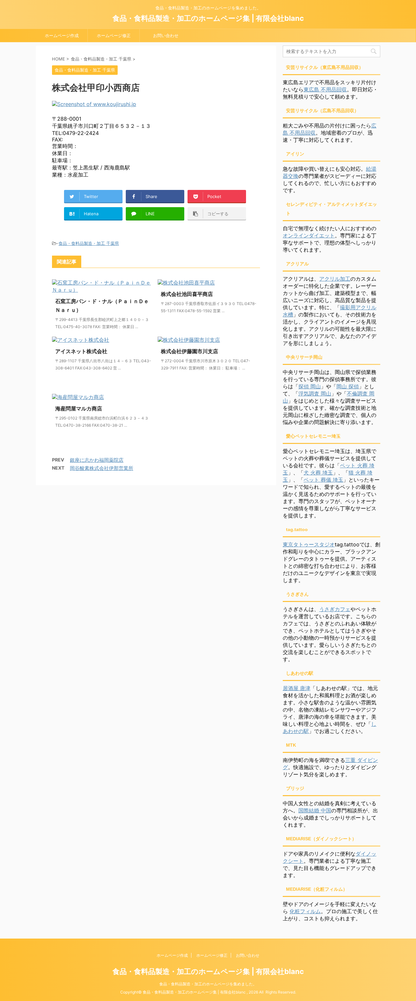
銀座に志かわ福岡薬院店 (97, 460)
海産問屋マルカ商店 (78, 408)
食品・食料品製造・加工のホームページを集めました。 (208, 983)
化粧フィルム (305, 911)
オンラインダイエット (309, 235)
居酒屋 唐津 (296, 688)
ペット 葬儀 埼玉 (323, 479)
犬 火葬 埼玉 (318, 472)
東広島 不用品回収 (325, 89)
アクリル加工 (334, 278)
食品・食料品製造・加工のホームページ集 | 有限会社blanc (208, 18)
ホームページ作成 (62, 35)
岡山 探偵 (347, 386)
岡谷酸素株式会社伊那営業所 (101, 468)
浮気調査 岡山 (314, 393)
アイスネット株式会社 (81, 351)
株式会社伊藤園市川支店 (189, 351)
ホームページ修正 (114, 35)
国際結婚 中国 (314, 810)
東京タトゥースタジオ (309, 544)
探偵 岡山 (309, 386)
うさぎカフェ (334, 609)
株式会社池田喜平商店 (187, 294)
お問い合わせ (165, 35)
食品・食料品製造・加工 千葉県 (88, 243)
